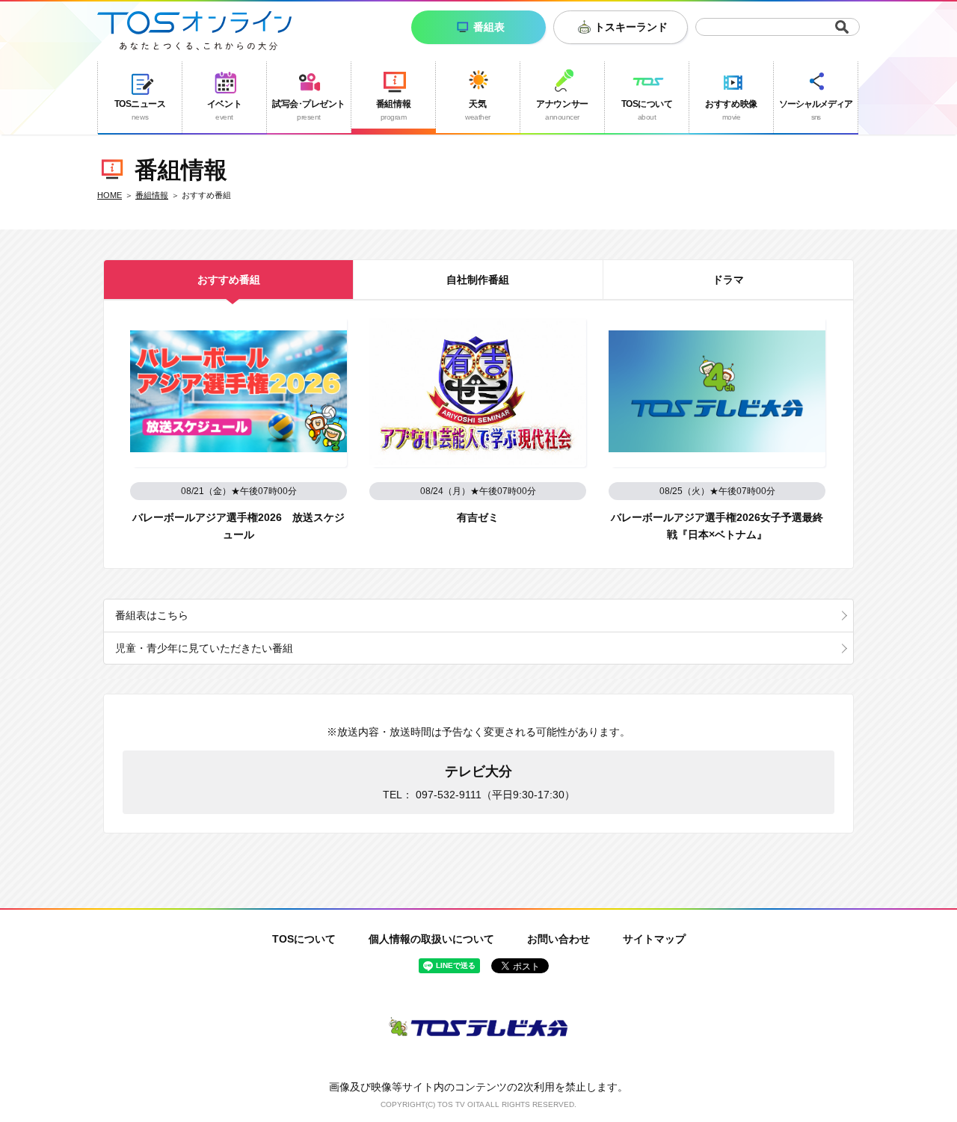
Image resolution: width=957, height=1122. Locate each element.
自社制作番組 (477, 280)
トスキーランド (631, 27)
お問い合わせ (558, 939)
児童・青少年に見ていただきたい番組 (204, 648)
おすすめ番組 (228, 280)
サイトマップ (654, 939)
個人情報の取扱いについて (431, 939)
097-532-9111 (448, 795)
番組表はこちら (151, 615)
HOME (109, 195)
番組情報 (151, 195)
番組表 (489, 27)
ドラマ (728, 280)
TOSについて (304, 939)
